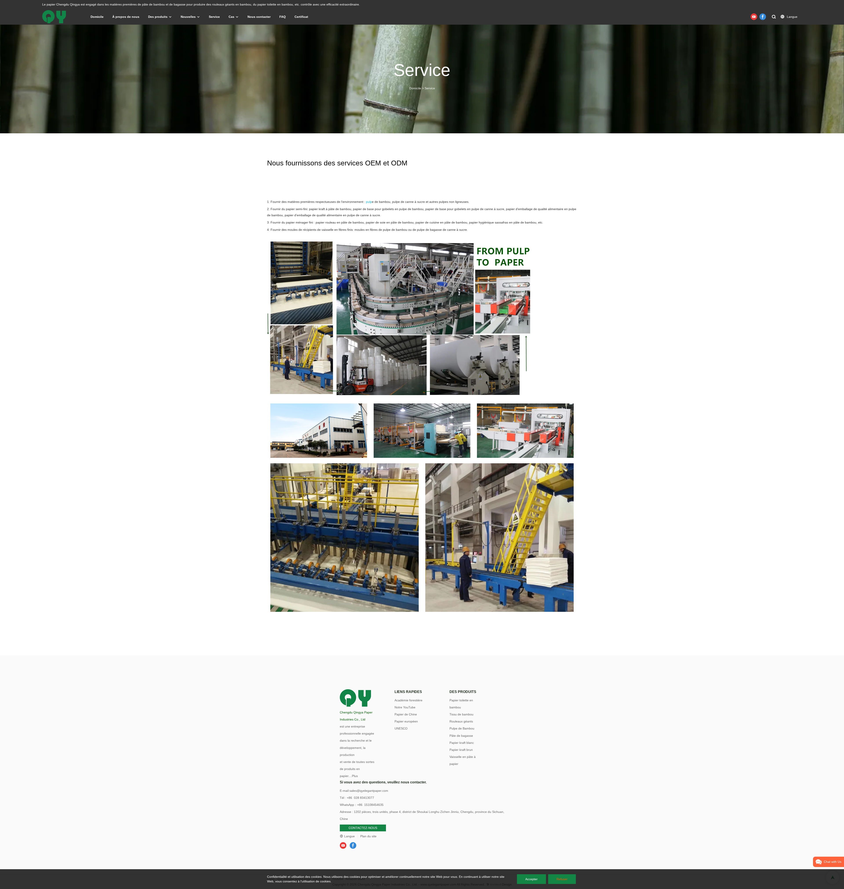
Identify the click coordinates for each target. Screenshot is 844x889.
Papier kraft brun (461, 750)
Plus (355, 776)
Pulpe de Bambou (461, 728)
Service (214, 16)
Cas (231, 16)
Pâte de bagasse (461, 735)
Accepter (531, 879)
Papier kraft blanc (461, 742)
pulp (369, 201)
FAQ (282, 16)
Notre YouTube (405, 707)
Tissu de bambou (461, 714)
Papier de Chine (406, 714)
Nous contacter (259, 16)
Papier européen (406, 721)
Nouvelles (188, 16)
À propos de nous (125, 16)
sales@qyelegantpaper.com (368, 790)
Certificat (301, 16)
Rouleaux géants (461, 721)
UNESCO (401, 728)
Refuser (562, 879)
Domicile (97, 16)
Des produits (157, 16)
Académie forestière (408, 700)
